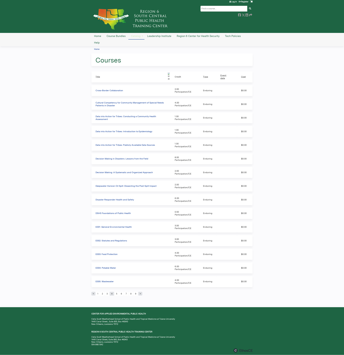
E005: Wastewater (105, 281)
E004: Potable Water (106, 268)
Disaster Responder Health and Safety (115, 199)
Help (97, 42)
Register (244, 2)
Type (205, 76)
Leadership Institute (159, 36)
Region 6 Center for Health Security (198, 36)
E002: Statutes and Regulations (111, 240)
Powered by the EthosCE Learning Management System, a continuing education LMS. (243, 350)
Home (97, 36)
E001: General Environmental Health (114, 227)
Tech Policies (233, 36)
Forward (250, 14)
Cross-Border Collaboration (109, 90)
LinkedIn (246, 14)
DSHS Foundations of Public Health (113, 213)
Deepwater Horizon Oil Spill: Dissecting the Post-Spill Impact (126, 186)
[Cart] (251, 3)
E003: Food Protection (107, 254)
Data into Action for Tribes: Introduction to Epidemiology (124, 131)
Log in (234, 2)
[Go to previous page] (93, 294)
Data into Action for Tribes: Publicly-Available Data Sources (125, 145)
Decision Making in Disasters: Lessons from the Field (122, 158)
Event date (223, 77)
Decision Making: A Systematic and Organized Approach (124, 172)
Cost (243, 76)
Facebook (239, 14)
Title (98, 76)
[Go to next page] (140, 294)
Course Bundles (116, 36)
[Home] (131, 18)
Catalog (136, 36)
